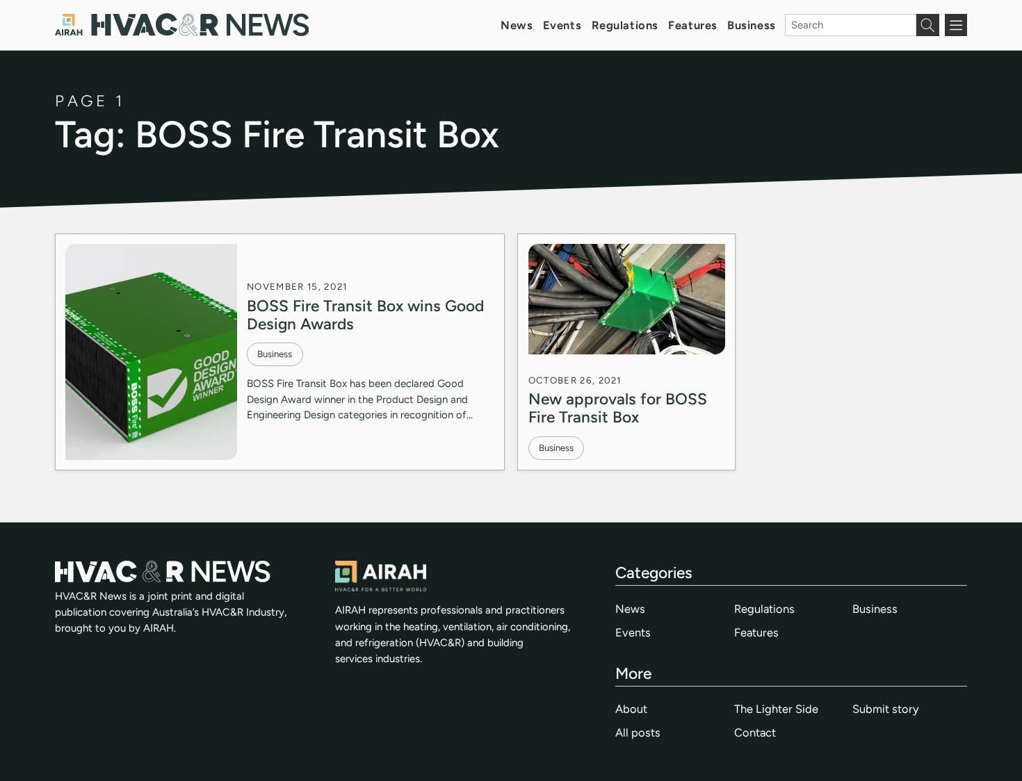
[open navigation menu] (956, 25)
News (517, 25)
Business (751, 25)
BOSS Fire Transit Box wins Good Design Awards (365, 315)
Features (692, 25)
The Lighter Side (776, 709)
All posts (637, 732)
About (631, 709)
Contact (755, 732)
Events (562, 25)
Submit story (885, 709)
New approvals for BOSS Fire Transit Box (617, 408)
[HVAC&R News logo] (182, 24)
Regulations (625, 25)
